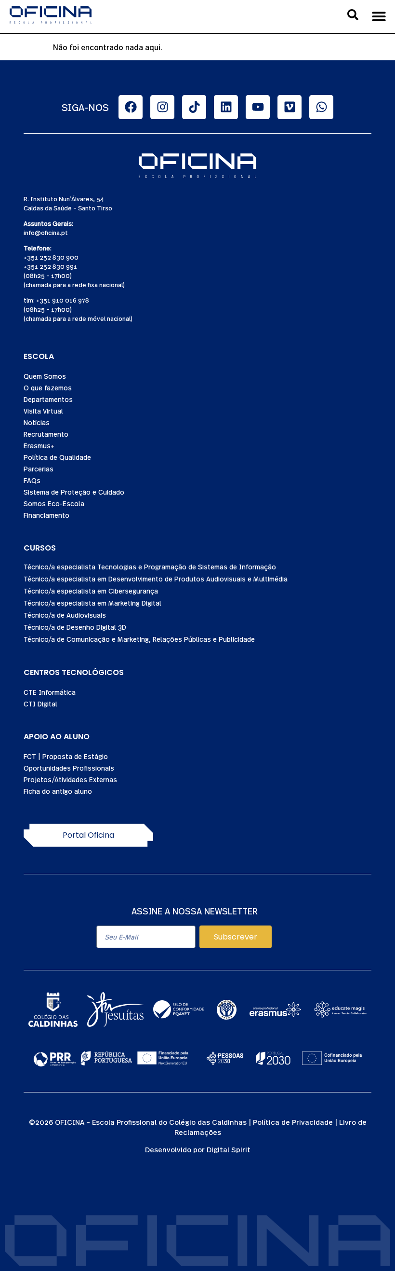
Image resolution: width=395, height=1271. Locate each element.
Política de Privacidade (293, 1122)
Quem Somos (45, 376)
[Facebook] (130, 107)
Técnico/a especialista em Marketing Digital (92, 603)
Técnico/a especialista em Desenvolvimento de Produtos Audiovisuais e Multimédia (156, 578)
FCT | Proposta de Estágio (66, 756)
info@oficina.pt (46, 232)
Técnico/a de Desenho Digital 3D (75, 627)
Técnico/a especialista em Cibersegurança (91, 590)
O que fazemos (48, 387)
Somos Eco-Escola (54, 503)
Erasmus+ (39, 445)
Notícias (37, 422)
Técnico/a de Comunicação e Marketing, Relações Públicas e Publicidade (139, 639)
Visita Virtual (43, 410)
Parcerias (38, 468)
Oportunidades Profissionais (69, 768)
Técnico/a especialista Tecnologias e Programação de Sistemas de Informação (150, 566)
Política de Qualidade (57, 457)
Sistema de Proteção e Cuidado (74, 492)
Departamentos (48, 399)
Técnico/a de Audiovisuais (65, 615)
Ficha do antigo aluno (58, 791)
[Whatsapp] (321, 107)
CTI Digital (40, 703)
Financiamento (46, 515)
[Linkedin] (226, 107)
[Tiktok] (194, 107)
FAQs (32, 480)
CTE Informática (50, 692)
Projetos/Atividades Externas (70, 779)
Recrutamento (46, 434)
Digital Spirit (228, 1149)
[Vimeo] (289, 107)
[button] (379, 16)
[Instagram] (162, 107)
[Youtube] (258, 107)
